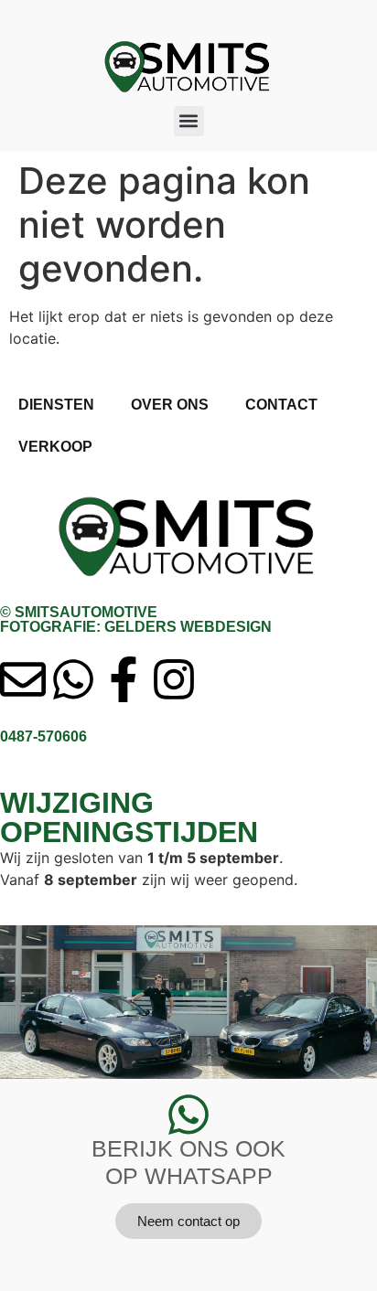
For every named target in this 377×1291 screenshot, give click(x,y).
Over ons (170, 404)
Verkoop (55, 446)
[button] (189, 121)
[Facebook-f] (123, 679)
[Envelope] (23, 679)
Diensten (56, 404)
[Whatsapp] (73, 679)
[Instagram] (174, 679)
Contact (281, 404)
